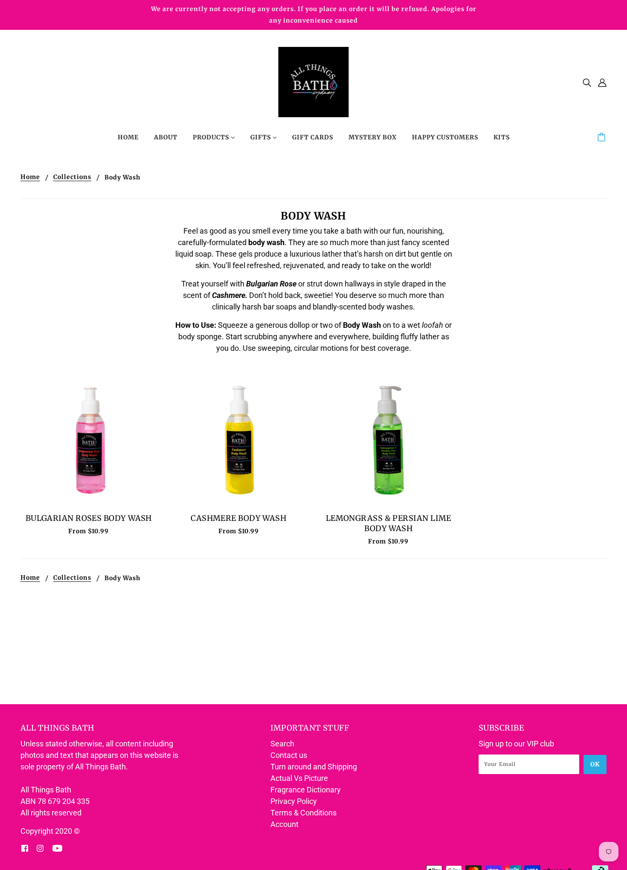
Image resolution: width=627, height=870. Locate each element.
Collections (72, 177)
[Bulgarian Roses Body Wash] (88, 440)
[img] (587, 82)
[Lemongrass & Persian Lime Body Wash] (388, 440)
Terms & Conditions (303, 812)
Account (284, 824)
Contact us (288, 755)
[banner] (314, 81)
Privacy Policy (293, 801)
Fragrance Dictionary (305, 789)
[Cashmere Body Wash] (239, 440)
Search (282, 743)
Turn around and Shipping (313, 766)
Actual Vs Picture (299, 778)
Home (30, 177)
